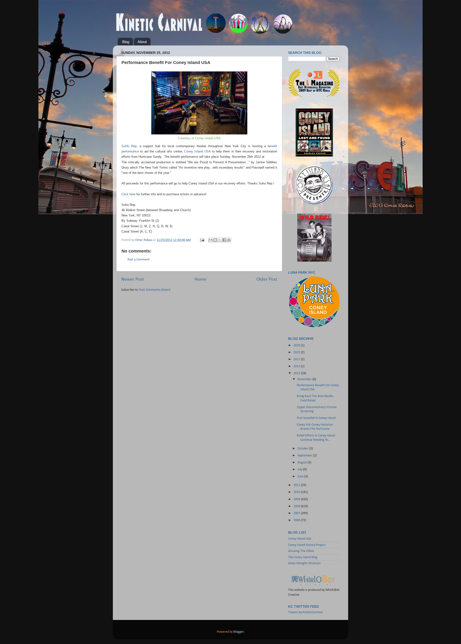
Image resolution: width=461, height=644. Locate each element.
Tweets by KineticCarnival (305, 612)
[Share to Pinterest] (228, 240)
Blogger (238, 632)
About (142, 42)
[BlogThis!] (215, 240)
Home (200, 279)
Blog (125, 42)
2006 (297, 520)
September (305, 455)
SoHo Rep (129, 146)
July (300, 469)
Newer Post (132, 279)
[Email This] (210, 240)
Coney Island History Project (307, 545)
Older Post (266, 279)
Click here (128, 194)
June (300, 476)
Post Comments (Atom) (154, 290)
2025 (297, 352)
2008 (297, 506)
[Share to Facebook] (224, 240)
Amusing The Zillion (301, 551)
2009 (297, 499)
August (302, 462)
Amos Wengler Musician (304, 563)
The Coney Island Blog (302, 557)
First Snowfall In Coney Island (316, 418)
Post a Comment (138, 259)
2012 (297, 373)
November (304, 379)
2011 (297, 485)
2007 (297, 513)
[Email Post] (201, 240)
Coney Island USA (197, 151)
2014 (297, 366)
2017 (297, 359)
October (303, 448)
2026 (297, 345)
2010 (297, 492)
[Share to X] (219, 240)
